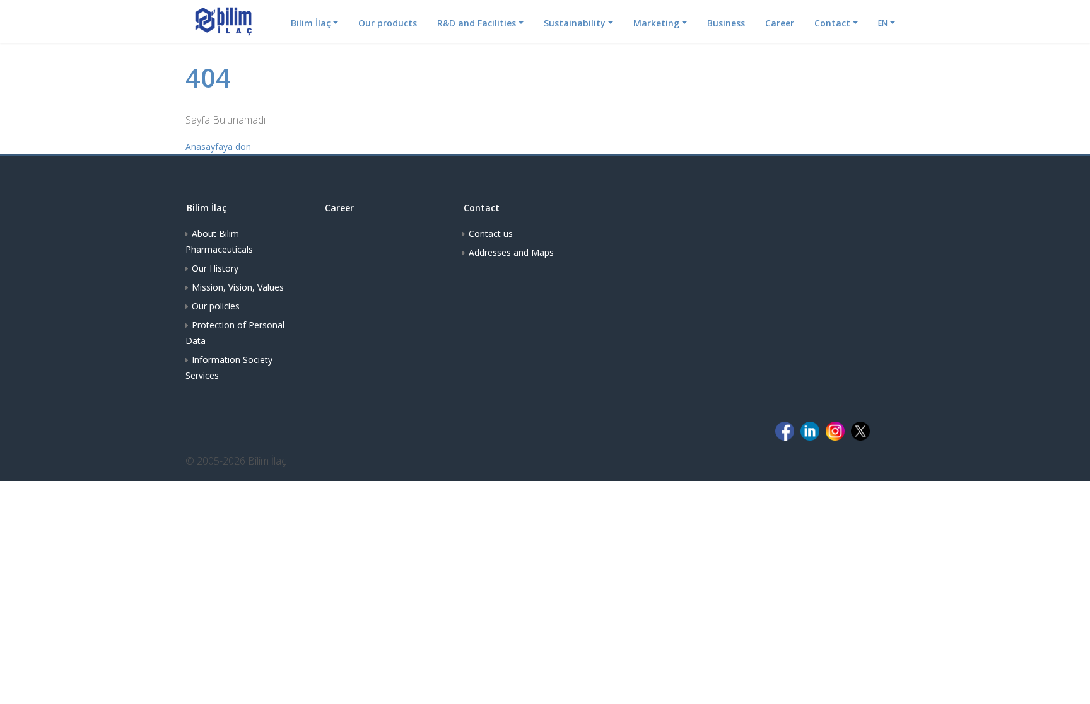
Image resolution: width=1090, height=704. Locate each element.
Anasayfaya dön (218, 147)
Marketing (656, 23)
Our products (387, 23)
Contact (832, 23)
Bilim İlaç (311, 23)
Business (726, 23)
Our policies (216, 306)
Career (779, 23)
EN (883, 23)
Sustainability (575, 23)
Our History (215, 268)
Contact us (491, 233)
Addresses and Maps (511, 252)
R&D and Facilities (476, 23)
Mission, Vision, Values (238, 287)
